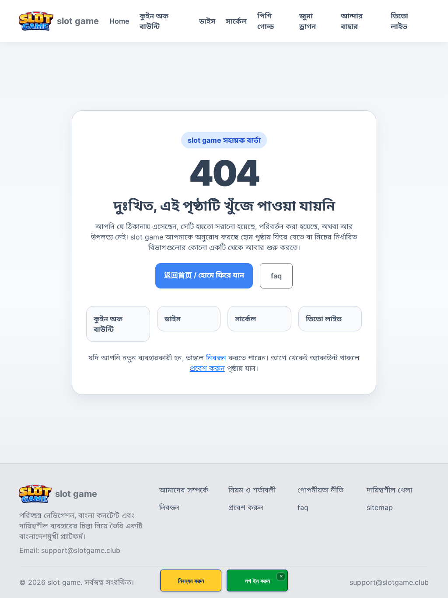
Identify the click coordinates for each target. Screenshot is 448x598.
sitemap (380, 507)
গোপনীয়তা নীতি (320, 489)
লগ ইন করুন (257, 581)
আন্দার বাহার (352, 21)
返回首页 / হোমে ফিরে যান (204, 275)
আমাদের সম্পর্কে (183, 489)
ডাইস (207, 21)
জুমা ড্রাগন (307, 21)
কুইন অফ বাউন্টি (154, 21)
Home (119, 21)
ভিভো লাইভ (399, 21)
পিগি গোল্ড (265, 21)
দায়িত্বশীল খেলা (389, 489)
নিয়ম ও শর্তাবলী (252, 489)
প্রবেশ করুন (207, 368)
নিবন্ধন (216, 357)
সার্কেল (236, 21)
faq (276, 275)
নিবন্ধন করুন (191, 581)
